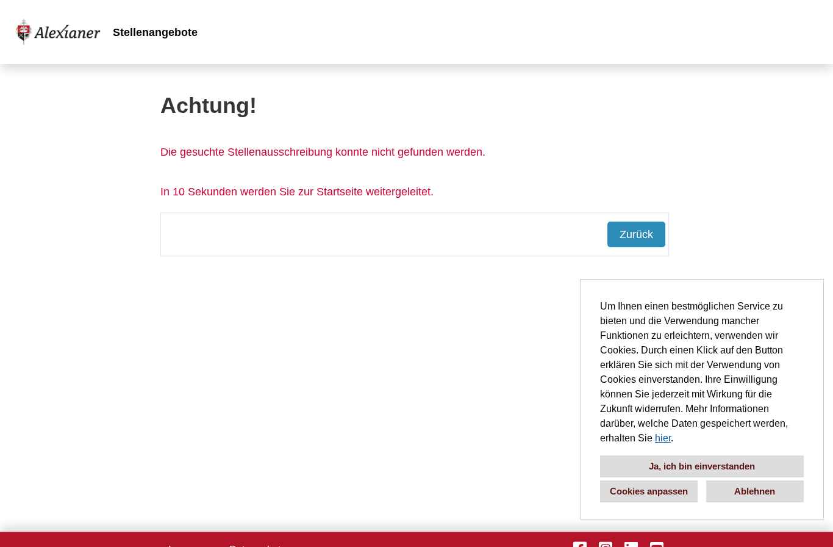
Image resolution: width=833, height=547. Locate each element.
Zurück (636, 234)
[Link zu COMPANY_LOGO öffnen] (58, 32)
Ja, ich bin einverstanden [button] (702, 466)
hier (663, 438)
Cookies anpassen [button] (649, 491)
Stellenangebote (155, 32)
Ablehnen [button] (754, 491)
